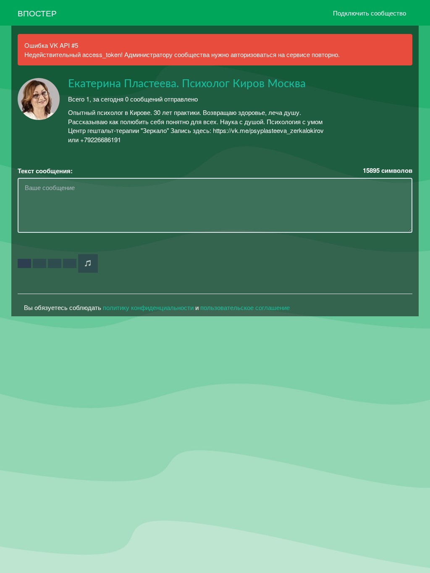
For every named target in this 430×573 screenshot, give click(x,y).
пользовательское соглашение (245, 307)
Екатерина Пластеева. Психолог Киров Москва (187, 83)
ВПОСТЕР (37, 12)
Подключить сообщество (369, 12)
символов (387, 170)
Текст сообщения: (45, 171)
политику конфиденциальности (148, 307)
